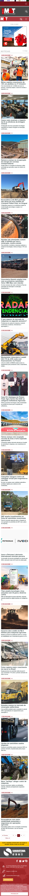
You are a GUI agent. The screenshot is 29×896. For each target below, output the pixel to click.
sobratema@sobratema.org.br (12, 875)
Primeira (5, 835)
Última (7, 838)
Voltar (25, 51)
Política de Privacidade (22, 886)
